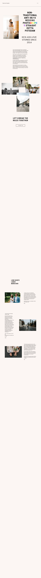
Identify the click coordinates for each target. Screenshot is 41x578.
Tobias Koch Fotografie (5, 3)
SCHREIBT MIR (20, 125)
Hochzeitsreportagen (16, 58)
